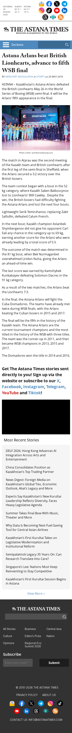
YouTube (10, 392)
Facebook (11, 386)
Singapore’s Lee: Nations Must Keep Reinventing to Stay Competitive (31, 569)
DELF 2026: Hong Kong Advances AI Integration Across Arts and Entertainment (31, 455)
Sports (40, 76)
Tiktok (34, 392)
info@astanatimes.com (45, 719)
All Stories (9, 629)
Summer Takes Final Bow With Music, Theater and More (32, 515)
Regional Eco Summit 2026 (33, 644)
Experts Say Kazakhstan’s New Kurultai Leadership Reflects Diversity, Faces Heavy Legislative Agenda (33, 500)
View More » (36, 593)
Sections (17, 44)
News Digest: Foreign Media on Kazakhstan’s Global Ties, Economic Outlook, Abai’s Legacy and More (31, 484)
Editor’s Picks (33, 636)
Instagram (33, 386)
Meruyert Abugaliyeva (19, 76)
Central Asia (53, 629)
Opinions (8, 643)
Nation (50, 636)
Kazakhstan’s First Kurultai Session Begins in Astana (36, 581)
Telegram (55, 386)
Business (30, 629)
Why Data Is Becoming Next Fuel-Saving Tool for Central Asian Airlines (34, 527)
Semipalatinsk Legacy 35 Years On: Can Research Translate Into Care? (34, 556)
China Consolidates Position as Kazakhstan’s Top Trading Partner (30, 469)
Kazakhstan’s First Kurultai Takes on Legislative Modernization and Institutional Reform (31, 542)
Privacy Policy (27, 695)
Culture (7, 636)
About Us (49, 695)
